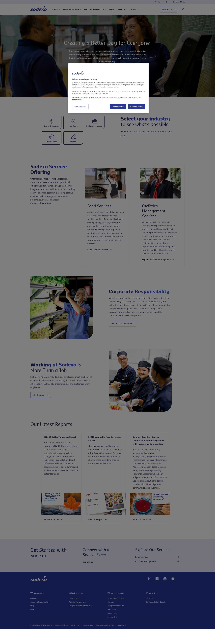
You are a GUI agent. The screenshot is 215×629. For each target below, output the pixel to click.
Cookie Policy (76, 100)
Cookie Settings (80, 106)
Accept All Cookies (136, 106)
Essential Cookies (118, 106)
